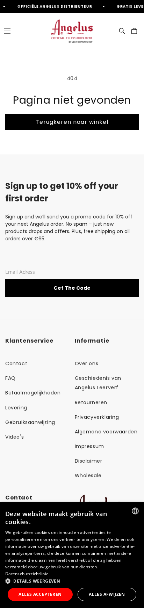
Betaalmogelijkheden (32, 392)
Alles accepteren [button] (40, 594)
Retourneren (91, 402)
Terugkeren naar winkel (72, 122)
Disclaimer (88, 460)
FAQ (10, 378)
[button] (7, 31)
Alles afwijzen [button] (107, 594)
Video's (14, 436)
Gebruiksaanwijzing (30, 422)
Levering (16, 407)
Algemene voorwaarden (106, 431)
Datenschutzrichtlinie (27, 574)
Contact (16, 363)
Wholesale (88, 475)
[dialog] (72, 555)
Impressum (89, 446)
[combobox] (135, 510)
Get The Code (72, 288)
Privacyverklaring (97, 417)
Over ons (87, 363)
